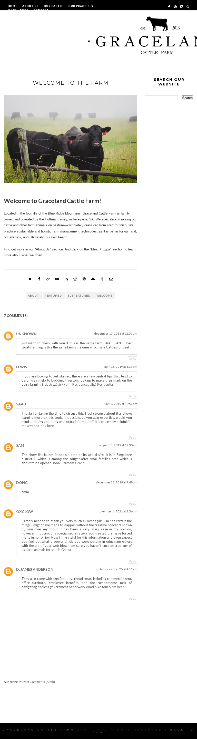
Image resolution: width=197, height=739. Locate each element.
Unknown (26, 334)
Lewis (21, 367)
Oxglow (24, 511)
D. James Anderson (34, 569)
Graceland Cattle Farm (39, 729)
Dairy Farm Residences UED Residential (84, 384)
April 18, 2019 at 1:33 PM (120, 366)
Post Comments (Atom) (39, 682)
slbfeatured (80, 295)
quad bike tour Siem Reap (105, 587)
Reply (132, 359)
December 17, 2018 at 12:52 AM (115, 333)
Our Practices (80, 5)
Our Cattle (53, 5)
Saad (21, 404)
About (34, 295)
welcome (104, 295)
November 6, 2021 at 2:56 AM (117, 511)
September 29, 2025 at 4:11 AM (116, 569)
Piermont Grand (73, 463)
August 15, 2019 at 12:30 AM (118, 445)
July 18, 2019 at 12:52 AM (120, 404)
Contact (41, 10)
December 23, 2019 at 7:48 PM (116, 482)
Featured (54, 295)
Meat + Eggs (18, 10)
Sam (20, 445)
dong (22, 482)
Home (12, 5)
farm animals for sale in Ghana (48, 550)
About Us (30, 5)
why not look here (40, 426)
